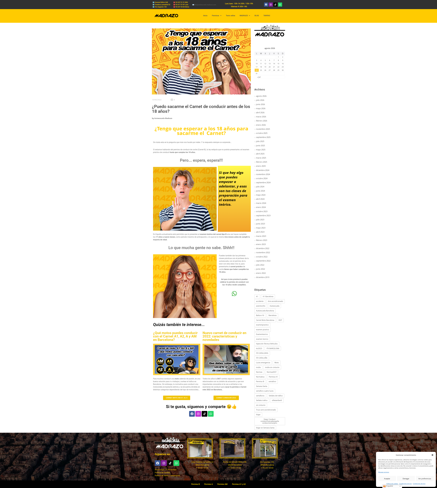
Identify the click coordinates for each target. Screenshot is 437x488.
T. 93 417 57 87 (202, 468)
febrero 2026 (261, 120)
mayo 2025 (260, 149)
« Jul (258, 77)
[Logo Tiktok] (275, 5)
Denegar (406, 478)
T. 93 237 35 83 (267, 468)
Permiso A (208, 484)
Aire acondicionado (275, 301)
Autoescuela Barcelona (265, 310)
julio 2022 (260, 265)
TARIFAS (266, 16)
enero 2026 (261, 125)
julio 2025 (260, 141)
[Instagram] (271, 5)
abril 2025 (260, 153)
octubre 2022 (261, 256)
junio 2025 (260, 145)
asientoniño (260, 306)
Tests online (230, 16)
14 (274, 63)
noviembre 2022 (263, 252)
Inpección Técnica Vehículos (267, 343)
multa (258, 367)
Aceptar (387, 478)
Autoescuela (274, 306)
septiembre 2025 (263, 137)
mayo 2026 (260, 108)
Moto (276, 362)
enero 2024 (261, 207)
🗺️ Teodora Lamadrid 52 (161, 4)
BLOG (257, 16)
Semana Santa (261, 386)
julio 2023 (260, 219)
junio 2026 (260, 104)
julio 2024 (260, 186)
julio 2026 (260, 100)
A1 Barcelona (268, 296)
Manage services (383, 472)
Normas (259, 372)
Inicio (205, 16)
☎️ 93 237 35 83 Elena (181, 7)
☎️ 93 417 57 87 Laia (180, 4)
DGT (280, 320)
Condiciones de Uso (405, 484)
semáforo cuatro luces (264, 391)
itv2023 (259, 348)
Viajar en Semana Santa (265, 428)
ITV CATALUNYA (262, 353)
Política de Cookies (162, 473)
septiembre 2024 (263, 182)
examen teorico (262, 339)
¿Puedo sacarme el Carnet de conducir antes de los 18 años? (201, 109)
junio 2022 (260, 269)
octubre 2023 (261, 211)
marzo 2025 (261, 158)
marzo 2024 (261, 203)
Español (389, 486)
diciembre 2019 (262, 277)
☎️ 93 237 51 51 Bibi (180, 2)
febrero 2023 (261, 240)
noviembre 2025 (263, 129)
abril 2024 (260, 199)
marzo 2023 (261, 236)
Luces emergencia (263, 362)
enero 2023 (261, 244)
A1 (257, 296)
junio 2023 (260, 223)
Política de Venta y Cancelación (167, 475)
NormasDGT (271, 372)
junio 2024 (260, 191)
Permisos (215, 16)
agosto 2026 (261, 96)
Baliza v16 (260, 315)
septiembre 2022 (263, 261)
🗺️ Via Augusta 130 (159, 7)
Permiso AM (222, 484)
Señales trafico (261, 400)
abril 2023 (260, 232)
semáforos (260, 395)
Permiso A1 (273, 377)
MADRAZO (244, 16)
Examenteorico (262, 334)
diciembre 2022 (262, 248)
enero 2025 (261, 166)
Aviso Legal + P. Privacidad (165, 470)
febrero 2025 (261, 162)
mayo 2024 (260, 195)
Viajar (258, 414)
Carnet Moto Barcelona (265, 320)
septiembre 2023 (263, 215)
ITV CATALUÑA (261, 358)
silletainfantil (277, 400)
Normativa (260, 377)
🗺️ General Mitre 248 (160, 2)
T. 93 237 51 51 (235, 468)
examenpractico (262, 325)
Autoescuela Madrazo (163, 118)
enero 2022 (261, 273)
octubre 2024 (261, 178)
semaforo (272, 381)
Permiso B (260, 381)
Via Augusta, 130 (267, 462)
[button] (432, 455)
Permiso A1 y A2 (239, 484)
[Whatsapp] (280, 5)
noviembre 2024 (263, 174)
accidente (259, 301)
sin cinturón (260, 405)
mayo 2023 (260, 228)
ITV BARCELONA (273, 348)
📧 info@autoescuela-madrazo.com (204, 5)
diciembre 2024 (262, 170)
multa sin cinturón (272, 367)
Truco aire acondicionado (266, 410)
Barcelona (272, 315)
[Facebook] (266, 5)
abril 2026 (260, 112)
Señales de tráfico (276, 395)
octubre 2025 (261, 133)
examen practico (262, 329)
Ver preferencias (424, 478)
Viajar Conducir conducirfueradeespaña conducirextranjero (269, 421)
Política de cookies (392, 484)
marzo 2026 (261, 116)
